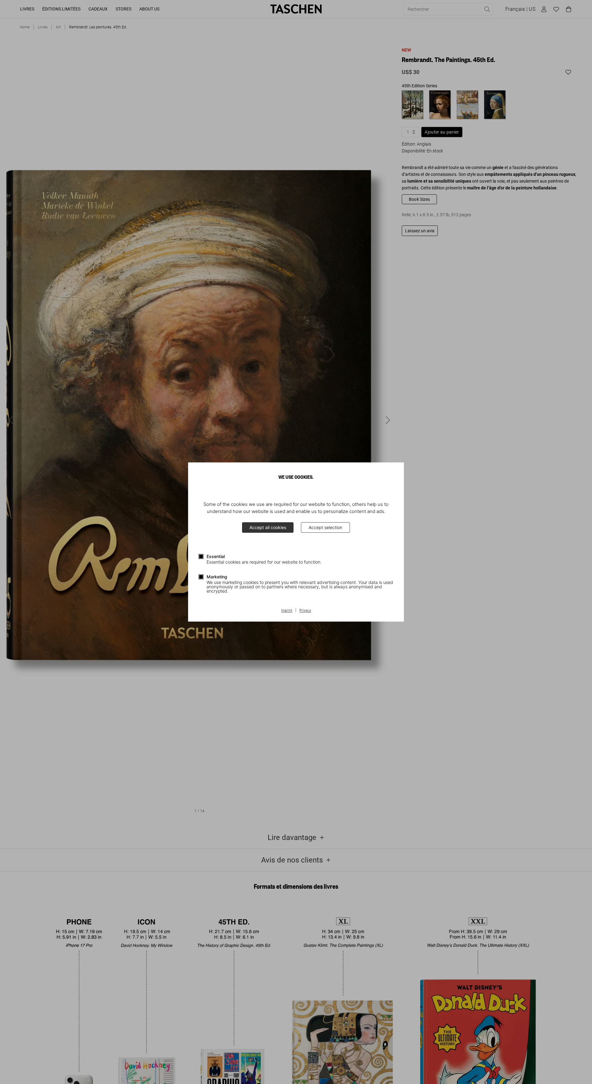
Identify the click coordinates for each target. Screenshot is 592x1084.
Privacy (305, 610)
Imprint (286, 610)
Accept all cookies (267, 527)
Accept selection (325, 527)
